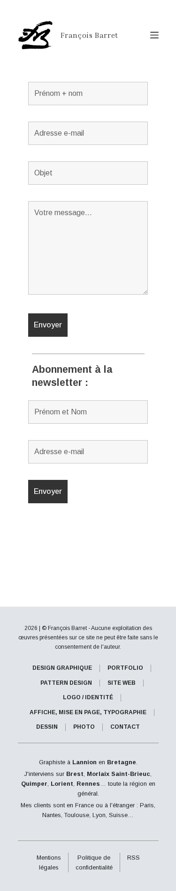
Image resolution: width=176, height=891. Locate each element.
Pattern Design (66, 683)
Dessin (47, 727)
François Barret (89, 35)
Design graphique (62, 668)
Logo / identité (88, 697)
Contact (125, 727)
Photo (84, 727)
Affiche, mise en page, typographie (88, 712)
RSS (133, 857)
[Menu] (154, 35)
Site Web (121, 683)
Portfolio (125, 668)
